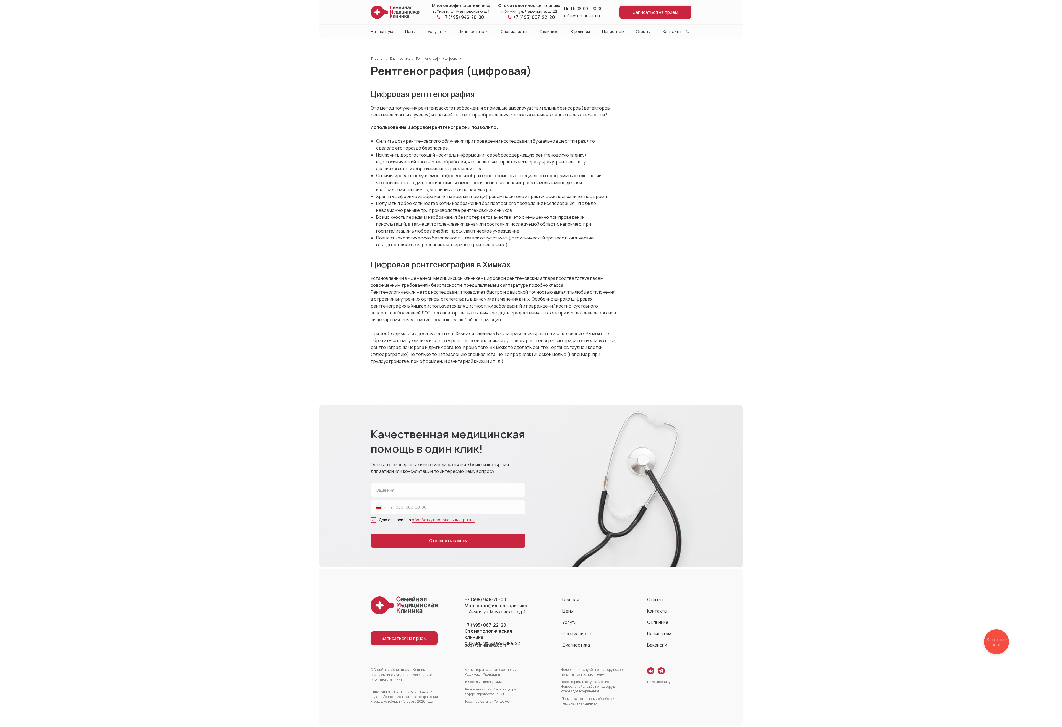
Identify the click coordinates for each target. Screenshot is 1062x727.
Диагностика (471, 31)
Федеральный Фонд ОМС (483, 681)
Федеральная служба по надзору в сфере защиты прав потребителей (592, 672)
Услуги (434, 31)
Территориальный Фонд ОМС (487, 701)
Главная (377, 58)
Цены (410, 31)
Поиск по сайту (658, 681)
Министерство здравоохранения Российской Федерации (491, 672)
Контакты (672, 31)
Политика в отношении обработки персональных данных (587, 701)
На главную (382, 31)
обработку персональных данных (443, 519)
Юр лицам (580, 31)
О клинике (549, 31)
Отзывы (643, 31)
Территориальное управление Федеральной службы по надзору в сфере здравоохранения (588, 686)
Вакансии (657, 645)
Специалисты (514, 31)
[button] (655, 12)
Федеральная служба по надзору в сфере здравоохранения (490, 691)
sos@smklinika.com (485, 645)
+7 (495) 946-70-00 (463, 17)
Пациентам (613, 31)
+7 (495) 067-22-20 (534, 17)
